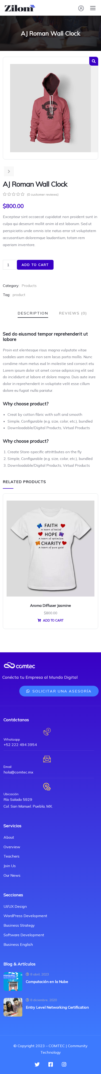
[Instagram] (63, 1064)
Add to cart (35, 265)
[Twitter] (37, 1064)
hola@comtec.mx (18, 772)
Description (33, 313)
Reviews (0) (73, 313)
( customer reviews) (42, 194)
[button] (59, 691)
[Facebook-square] (50, 1064)
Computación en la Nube (47, 981)
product (18, 294)
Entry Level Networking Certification (57, 1007)
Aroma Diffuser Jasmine (50, 605)
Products (29, 285)
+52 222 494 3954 (20, 744)
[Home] (19, 665)
